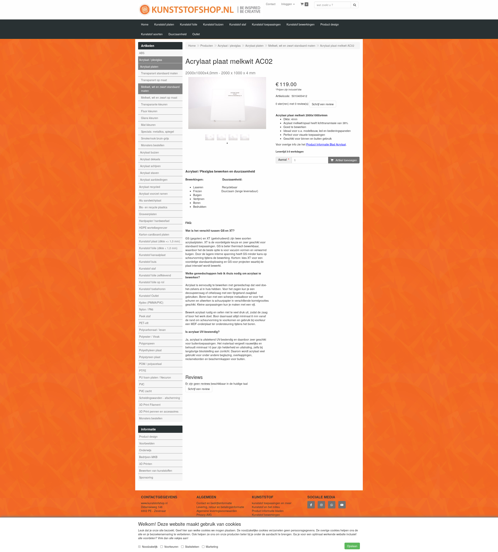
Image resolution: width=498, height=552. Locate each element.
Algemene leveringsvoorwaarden (216, 511)
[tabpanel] (209, 137)
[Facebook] (311, 504)
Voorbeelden (147, 443)
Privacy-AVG (204, 515)
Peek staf (145, 316)
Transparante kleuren (154, 104)
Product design (148, 436)
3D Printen (145, 464)
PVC (141, 384)
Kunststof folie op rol (151, 282)
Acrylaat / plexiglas (150, 60)
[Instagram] (321, 504)
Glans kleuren (149, 118)
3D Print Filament (149, 405)
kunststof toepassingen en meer (271, 503)
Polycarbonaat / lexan (152, 330)
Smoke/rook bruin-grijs (155, 138)
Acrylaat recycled (149, 187)
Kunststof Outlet (149, 296)
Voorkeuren (171, 546)
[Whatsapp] (331, 504)
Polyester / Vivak (149, 336)
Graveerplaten (148, 214)
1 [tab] (227, 143)
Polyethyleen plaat (150, 350)
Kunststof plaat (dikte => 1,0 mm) (159, 241)
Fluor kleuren (149, 111)
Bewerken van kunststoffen (155, 470)
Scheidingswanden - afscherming (159, 398)
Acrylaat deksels (150, 159)
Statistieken (192, 546)
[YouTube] (342, 504)
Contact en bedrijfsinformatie (214, 503)
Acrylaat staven (149, 173)
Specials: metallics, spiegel (157, 131)
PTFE (142, 370)
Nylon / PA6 (146, 309)
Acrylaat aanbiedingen (153, 179)
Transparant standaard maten (159, 73)
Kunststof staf (147, 268)
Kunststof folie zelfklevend (155, 275)
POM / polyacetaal (150, 364)
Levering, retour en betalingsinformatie (220, 507)
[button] (288, 4)
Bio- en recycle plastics (153, 207)
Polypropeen (147, 343)
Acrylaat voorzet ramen (153, 193)
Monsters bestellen (152, 145)
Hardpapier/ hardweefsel (154, 221)
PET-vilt (143, 323)
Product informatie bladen (268, 511)
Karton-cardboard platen (154, 234)
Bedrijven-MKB (148, 457)
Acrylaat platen (149, 66)
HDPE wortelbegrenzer (153, 228)
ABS (141, 53)
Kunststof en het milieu (266, 507)
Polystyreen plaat (149, 357)
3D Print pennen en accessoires (158, 411)
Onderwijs (145, 450)
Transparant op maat (154, 80)
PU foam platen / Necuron (155, 377)
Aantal (282, 159)
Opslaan (352, 546)
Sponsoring (146, 477)
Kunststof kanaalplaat (152, 255)
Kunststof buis (147, 262)
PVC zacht (145, 391)
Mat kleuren (148, 125)
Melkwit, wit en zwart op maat (159, 97)
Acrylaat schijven (150, 166)
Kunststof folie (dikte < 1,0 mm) (158, 248)
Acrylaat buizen (149, 152)
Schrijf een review (323, 104)
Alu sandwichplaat (150, 200)
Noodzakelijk (150, 546)
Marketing (212, 546)
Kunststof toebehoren (152, 289)
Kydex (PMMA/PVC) (151, 302)
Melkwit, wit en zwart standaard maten (160, 89)
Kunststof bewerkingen (266, 515)
